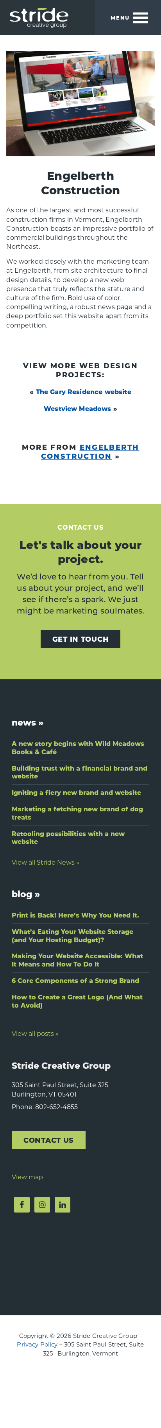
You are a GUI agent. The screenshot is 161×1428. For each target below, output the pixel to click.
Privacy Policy (37, 1344)
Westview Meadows (77, 408)
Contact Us (48, 1140)
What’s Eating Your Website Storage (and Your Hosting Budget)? (72, 935)
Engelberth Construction (90, 451)
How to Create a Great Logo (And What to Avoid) (77, 1001)
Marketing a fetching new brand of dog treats (77, 813)
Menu (120, 17)
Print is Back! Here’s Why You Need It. (75, 915)
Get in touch (80, 639)
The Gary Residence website (83, 391)
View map (27, 1177)
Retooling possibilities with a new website (68, 837)
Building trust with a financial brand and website (79, 772)
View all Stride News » (45, 862)
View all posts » (35, 1033)
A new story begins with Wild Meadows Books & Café (78, 747)
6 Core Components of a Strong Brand (75, 980)
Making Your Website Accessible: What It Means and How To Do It (77, 960)
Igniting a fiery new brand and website (76, 792)
